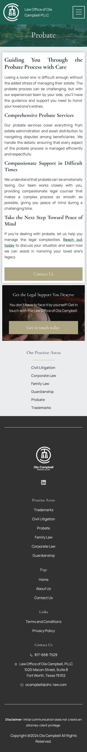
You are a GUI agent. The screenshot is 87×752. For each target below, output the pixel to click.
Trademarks (41, 407)
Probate (38, 399)
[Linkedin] (43, 482)
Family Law (40, 383)
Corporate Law (43, 375)
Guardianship (42, 391)
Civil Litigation (43, 367)
